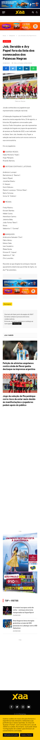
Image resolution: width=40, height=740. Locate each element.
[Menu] (3, 12)
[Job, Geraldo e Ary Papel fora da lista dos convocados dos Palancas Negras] (20, 86)
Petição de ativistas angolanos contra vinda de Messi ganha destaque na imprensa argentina (19, 366)
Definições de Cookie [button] (11, 735)
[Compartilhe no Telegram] (20, 68)
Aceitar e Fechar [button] (26, 735)
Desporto (7, 41)
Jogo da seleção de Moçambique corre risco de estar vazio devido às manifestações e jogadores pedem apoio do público (19, 400)
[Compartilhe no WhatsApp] (33, 68)
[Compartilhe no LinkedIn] (26, 68)
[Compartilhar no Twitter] (13, 68)
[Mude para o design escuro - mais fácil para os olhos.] (36, 12)
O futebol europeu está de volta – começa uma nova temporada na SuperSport (23, 609)
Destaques (7, 304)
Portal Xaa (22, 714)
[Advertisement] (20, 661)
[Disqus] (20, 439)
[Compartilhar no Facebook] (6, 68)
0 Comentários (27, 63)
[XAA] (20, 12)
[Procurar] (33, 12)
